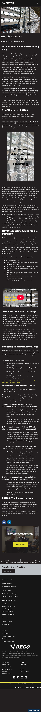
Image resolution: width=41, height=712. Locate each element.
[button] (37, 3)
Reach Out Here (21, 544)
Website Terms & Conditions (33, 687)
